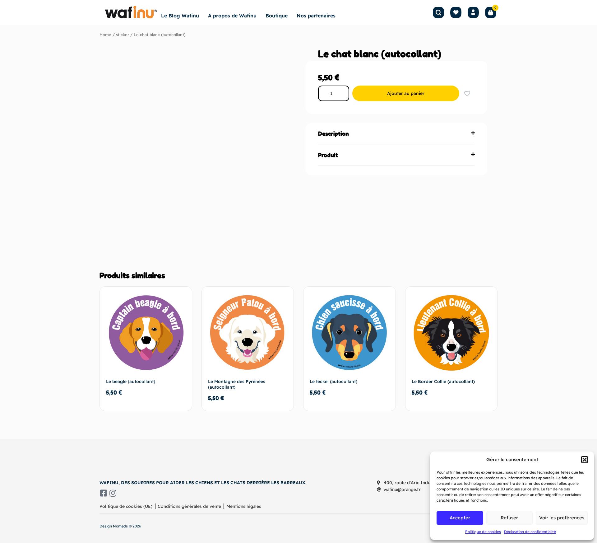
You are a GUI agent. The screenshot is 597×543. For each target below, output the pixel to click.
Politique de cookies (483, 531)
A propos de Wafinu (232, 15)
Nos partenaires (316, 15)
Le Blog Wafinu (180, 15)
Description (333, 133)
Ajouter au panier (405, 93)
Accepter (460, 518)
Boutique (277, 15)
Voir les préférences (561, 518)
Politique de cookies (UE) (126, 506)
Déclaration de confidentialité (530, 531)
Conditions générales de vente (189, 506)
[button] (584, 459)
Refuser (509, 518)
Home (105, 34)
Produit (328, 155)
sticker (122, 34)
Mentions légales (243, 506)
